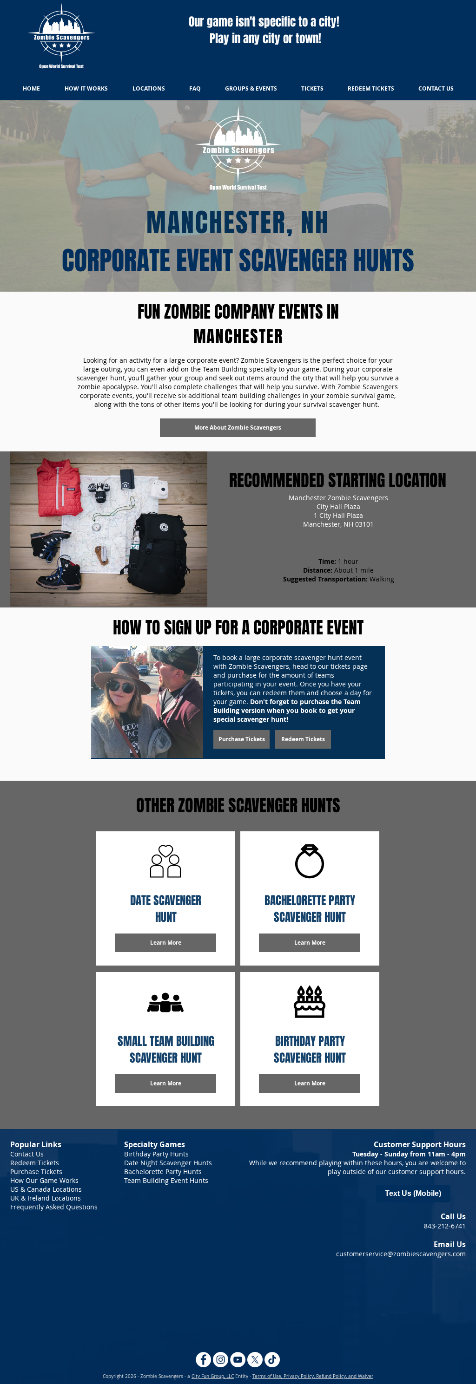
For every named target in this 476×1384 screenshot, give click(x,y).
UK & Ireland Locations (45, 1198)
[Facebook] (203, 1359)
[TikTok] (272, 1359)
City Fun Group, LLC (213, 1376)
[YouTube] (237, 1359)
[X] (255, 1359)
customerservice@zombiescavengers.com (401, 1253)
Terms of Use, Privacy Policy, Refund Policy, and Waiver (312, 1376)
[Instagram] (220, 1359)
